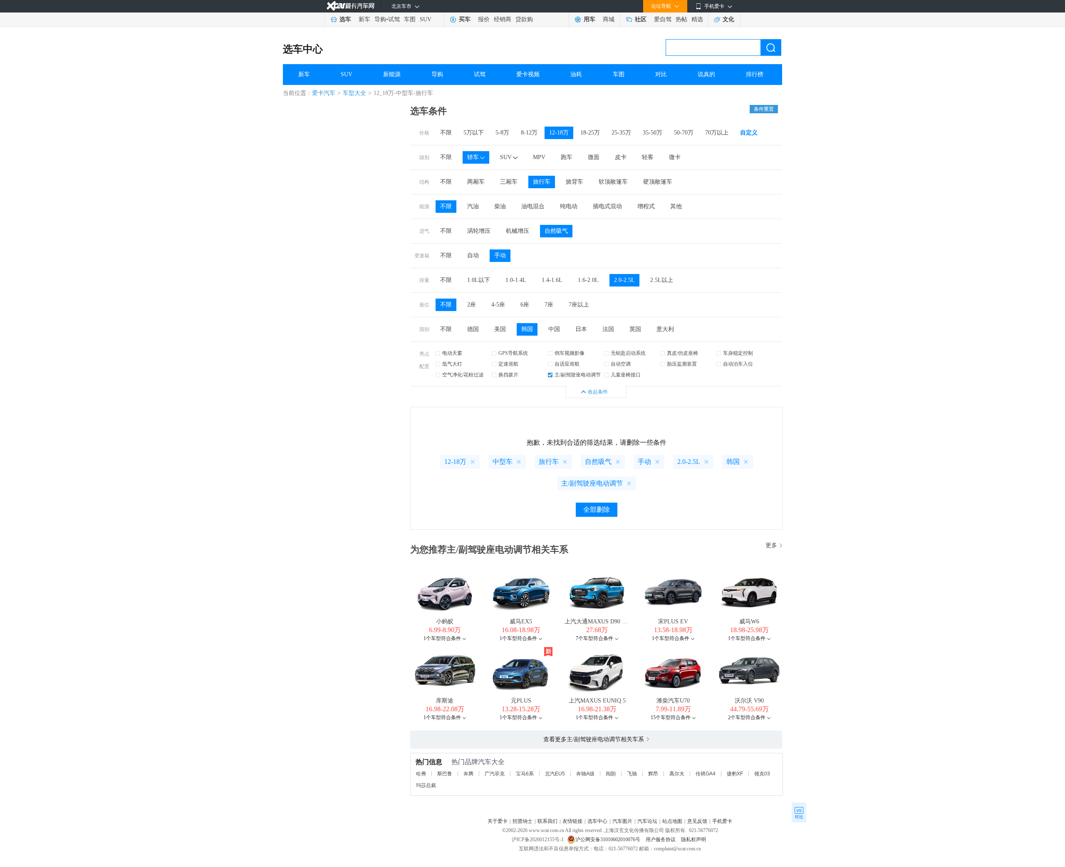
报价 (484, 19)
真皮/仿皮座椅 (682, 353)
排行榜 (754, 74)
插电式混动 (607, 206)
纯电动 (568, 206)
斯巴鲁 (444, 774)
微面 (593, 157)
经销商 (502, 19)
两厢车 (476, 182)
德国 (473, 329)
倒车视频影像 (570, 353)
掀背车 (574, 182)
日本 (581, 329)
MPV (539, 157)
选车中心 (303, 49)
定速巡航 (508, 364)
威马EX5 (521, 621)
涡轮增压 (478, 231)
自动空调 (621, 364)
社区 (640, 19)
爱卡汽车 (323, 93)
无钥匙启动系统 (628, 353)
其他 (676, 206)
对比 (661, 74)
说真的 (706, 74)
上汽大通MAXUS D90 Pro (597, 621)
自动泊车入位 (738, 364)
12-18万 (559, 133)
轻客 (648, 157)
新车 (364, 19)
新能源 (392, 74)
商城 (608, 19)
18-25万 (590, 133)
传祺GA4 (706, 774)
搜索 (770, 47)
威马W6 (749, 621)
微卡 (675, 157)
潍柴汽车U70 (673, 701)
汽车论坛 (647, 821)
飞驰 (632, 774)
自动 (473, 255)
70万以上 (716, 133)
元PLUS (521, 701)
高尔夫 (676, 774)
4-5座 (498, 304)
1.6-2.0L (588, 280)
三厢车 (509, 182)
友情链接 (572, 821)
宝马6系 (525, 774)
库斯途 (444, 701)
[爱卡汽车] (350, 6)
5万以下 (473, 133)
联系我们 (547, 821)
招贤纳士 (522, 821)
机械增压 (517, 231)
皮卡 (621, 157)
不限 (446, 133)
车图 (410, 19)
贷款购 (524, 19)
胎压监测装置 (682, 364)
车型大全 (354, 93)
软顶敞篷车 (613, 182)
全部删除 (596, 509)
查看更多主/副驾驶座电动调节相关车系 (593, 739)
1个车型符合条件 (442, 638)
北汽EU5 (555, 774)
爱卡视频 (528, 74)
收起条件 (598, 392)
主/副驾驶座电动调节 (578, 375)
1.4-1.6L (552, 280)
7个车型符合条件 (594, 638)
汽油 (473, 206)
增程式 (646, 206)
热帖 (681, 19)
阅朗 (611, 774)
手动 (500, 255)
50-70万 (683, 133)
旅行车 (541, 182)
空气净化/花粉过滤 (462, 375)
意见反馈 (697, 821)
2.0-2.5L (624, 280)
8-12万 (529, 133)
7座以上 (579, 304)
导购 (380, 19)
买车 (465, 19)
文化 (728, 19)
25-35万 (621, 133)
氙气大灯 (452, 364)
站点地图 (672, 821)
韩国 (527, 329)
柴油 (500, 206)
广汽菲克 (495, 774)
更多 (771, 545)
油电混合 (533, 206)
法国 (608, 329)
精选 (697, 19)
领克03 (762, 774)
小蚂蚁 (444, 621)
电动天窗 (452, 353)
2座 (471, 304)
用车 (589, 19)
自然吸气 (556, 231)
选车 (345, 19)
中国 (554, 329)
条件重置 (764, 109)
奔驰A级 (585, 774)
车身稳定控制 (738, 353)
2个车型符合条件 (746, 717)
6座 (524, 304)
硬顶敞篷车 (657, 182)
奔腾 (468, 774)
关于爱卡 (498, 821)
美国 (500, 329)
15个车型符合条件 (671, 717)
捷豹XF (735, 774)
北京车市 (401, 6)
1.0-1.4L (515, 280)
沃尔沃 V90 (749, 701)
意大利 (665, 329)
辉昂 (653, 774)
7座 (549, 304)
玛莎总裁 (426, 785)
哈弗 (421, 774)
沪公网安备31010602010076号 (608, 839)
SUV (425, 19)
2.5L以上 (661, 280)
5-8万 (502, 133)
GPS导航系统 (513, 353)
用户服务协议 (661, 839)
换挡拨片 (508, 375)
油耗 (576, 74)
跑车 (566, 157)
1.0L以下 (478, 280)
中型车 (503, 461)
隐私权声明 (693, 839)
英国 (635, 329)
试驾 (394, 19)
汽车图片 (622, 821)
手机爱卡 (722, 821)
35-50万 (652, 133)
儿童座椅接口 (626, 375)
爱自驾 (662, 19)
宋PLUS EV (673, 621)
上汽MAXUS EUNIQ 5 (597, 701)
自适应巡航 (567, 364)
